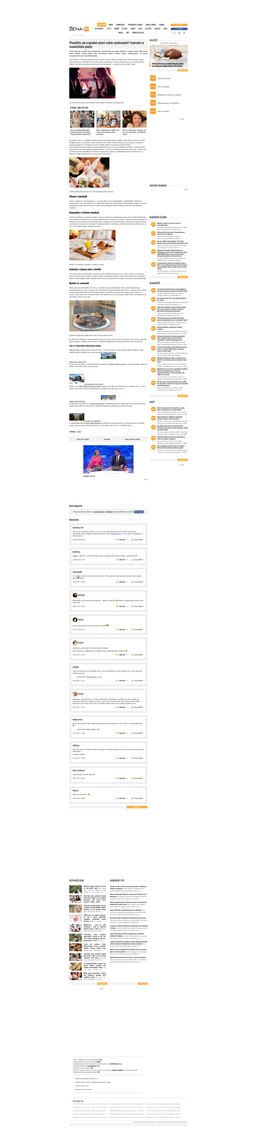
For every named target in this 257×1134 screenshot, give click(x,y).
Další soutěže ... (182, 70)
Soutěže (148, 28)
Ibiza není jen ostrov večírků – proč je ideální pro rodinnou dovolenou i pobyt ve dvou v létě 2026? (91, 1107)
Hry (127, 32)
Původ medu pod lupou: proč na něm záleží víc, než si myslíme (164, 1114)
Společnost (99, 28)
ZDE (101, 1059)
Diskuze (157, 28)
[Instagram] (179, 33)
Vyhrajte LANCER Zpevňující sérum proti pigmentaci (166, 64)
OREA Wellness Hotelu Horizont (90, 386)
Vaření (116, 28)
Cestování (101, 24)
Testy (109, 28)
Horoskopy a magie (135, 24)
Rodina (161, 24)
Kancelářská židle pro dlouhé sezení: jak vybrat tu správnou (128, 1114)
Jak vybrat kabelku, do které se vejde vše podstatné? (89, 1111)
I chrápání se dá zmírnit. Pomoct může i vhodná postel (126, 1104)
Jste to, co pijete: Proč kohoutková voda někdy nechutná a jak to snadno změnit (128, 1117)
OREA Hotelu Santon (97, 403)
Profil (120, 32)
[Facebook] (184, 33)
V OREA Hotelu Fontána (116, 364)
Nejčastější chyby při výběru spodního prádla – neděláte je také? (128, 1111)
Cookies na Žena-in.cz (82, 1086)
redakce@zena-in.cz (115, 1064)
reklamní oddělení (117, 1070)
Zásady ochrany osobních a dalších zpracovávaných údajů (92, 1082)
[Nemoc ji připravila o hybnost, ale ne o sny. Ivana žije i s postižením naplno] (134, 119)
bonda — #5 (95, 729)
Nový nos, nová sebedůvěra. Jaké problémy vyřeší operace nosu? (164, 1104)
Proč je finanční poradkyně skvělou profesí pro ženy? (89, 1114)
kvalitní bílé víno (116, 533)
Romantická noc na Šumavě (93, 384)
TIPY (79, 432)
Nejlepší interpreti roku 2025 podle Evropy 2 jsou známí (90, 1117)
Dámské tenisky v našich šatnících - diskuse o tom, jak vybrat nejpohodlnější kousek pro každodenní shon (128, 1107)
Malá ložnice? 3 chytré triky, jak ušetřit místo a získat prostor (164, 1117)
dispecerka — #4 (78, 699)
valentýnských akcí (110, 352)
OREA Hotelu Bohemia (92, 423)
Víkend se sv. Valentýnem (77, 362)
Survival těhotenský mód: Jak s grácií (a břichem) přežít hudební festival (91, 1104)
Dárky (111, 24)
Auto (140, 28)
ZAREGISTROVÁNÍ (99, 512)
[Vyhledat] (174, 33)
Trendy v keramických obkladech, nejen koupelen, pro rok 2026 (164, 1111)
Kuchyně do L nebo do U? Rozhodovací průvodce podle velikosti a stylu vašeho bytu (164, 1107)
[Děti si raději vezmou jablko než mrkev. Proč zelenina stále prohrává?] (108, 119)
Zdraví (133, 28)
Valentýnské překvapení (77, 401)
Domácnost (120, 24)
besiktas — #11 (96, 677)
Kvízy (165, 28)
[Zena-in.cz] (80, 29)
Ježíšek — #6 (77, 556)
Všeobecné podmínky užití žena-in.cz (86, 1078)
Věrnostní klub (138, 32)
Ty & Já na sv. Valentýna (92, 421)
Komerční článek (134, 439)
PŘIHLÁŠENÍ (109, 512)
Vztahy (124, 28)
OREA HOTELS (74, 350)
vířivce (107, 556)
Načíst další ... (137, 807)
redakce (98, 1061)
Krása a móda (151, 24)
